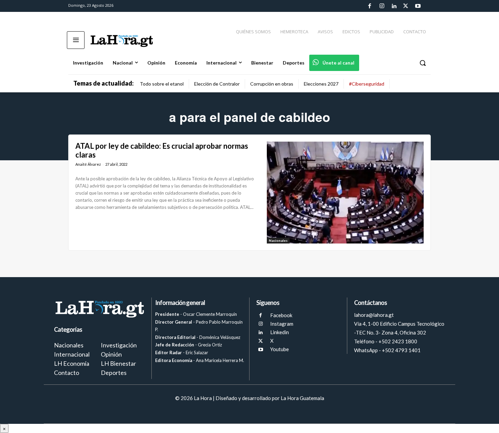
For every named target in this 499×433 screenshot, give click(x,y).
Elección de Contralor (217, 84)
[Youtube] (418, 6)
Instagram (281, 324)
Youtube (279, 349)
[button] (422, 63)
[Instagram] (381, 6)
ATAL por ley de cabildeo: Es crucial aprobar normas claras (161, 150)
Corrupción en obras (271, 84)
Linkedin (279, 332)
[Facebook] (370, 6)
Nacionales (278, 240)
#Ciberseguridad (366, 84)
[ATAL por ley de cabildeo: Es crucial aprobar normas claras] (345, 192)
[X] (260, 341)
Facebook (281, 315)
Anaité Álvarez (88, 164)
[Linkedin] (394, 6)
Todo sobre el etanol (162, 84)
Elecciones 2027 (321, 84)
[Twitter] (406, 6)
